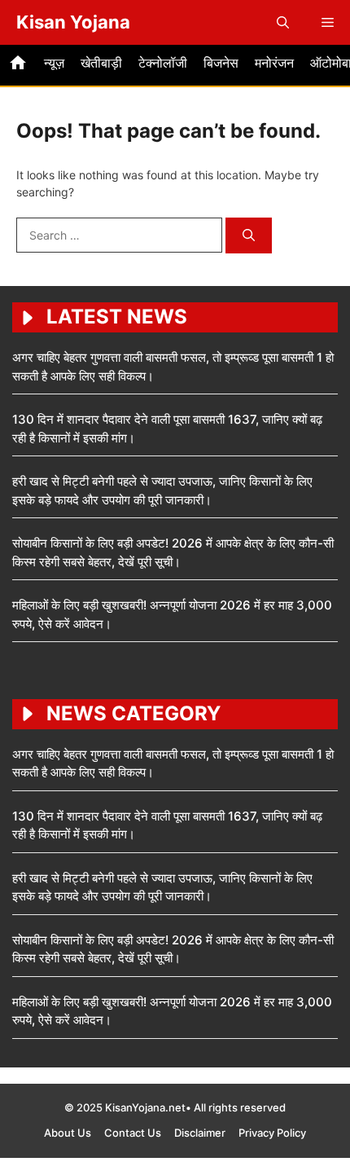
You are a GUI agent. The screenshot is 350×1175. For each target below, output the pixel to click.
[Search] (248, 236)
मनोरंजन (274, 63)
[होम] (18, 65)
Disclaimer (199, 1132)
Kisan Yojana (73, 22)
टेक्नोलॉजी (162, 63)
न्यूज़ (54, 63)
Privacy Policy (272, 1132)
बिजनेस (220, 63)
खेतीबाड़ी (101, 63)
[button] (282, 22)
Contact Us (132, 1132)
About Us (67, 1132)
